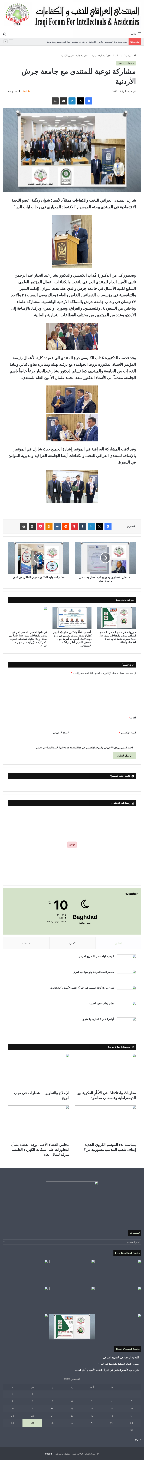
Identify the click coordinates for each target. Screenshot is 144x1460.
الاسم (132, 717)
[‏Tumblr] (82, 526)
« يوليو (138, 1439)
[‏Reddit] (65, 526)
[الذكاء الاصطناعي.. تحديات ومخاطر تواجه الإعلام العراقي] (25, 1327)
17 (131, 1415)
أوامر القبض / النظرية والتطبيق (98, 1019)
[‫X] (80, 100)
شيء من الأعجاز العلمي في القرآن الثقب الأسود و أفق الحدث (82, 987)
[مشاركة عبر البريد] (63, 100)
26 (91, 1423)
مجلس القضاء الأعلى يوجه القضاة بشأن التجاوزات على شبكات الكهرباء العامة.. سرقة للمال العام (40, 1149)
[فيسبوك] (88, 100)
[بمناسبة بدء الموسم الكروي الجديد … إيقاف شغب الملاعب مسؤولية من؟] (105, 1122)
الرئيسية (129, 55)
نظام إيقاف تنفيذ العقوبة (101, 1003)
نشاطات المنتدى (115, 55)
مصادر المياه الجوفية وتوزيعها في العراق (93, 972)
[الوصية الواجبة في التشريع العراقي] (126, 961)
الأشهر (118, 943)
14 (52, 1408)
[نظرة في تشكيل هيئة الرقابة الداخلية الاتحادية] (25, 1299)
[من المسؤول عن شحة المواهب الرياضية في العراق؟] (118, 1327)
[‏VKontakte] (57, 526)
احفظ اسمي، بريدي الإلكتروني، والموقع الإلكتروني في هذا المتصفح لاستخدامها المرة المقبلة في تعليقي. (84, 747)
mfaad (48, 1453)
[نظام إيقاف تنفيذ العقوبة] (126, 1008)
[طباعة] (55, 100)
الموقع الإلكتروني (61, 732)
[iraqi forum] (72, 15)
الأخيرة (72, 943)
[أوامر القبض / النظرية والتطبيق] (126, 1024)
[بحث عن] (4, 33)
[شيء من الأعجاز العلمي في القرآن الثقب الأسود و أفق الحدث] (126, 992)
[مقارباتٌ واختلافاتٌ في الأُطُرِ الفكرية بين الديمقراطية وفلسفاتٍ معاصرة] (105, 1071)
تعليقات (26, 943)
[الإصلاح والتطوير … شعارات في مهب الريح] (38, 1071)
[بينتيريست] (74, 526)
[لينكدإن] (72, 100)
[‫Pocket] (40, 526)
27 (72, 1423)
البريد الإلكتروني (127, 732)
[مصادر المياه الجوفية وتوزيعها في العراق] (126, 976)
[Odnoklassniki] (49, 526)
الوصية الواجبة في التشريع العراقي (96, 956)
